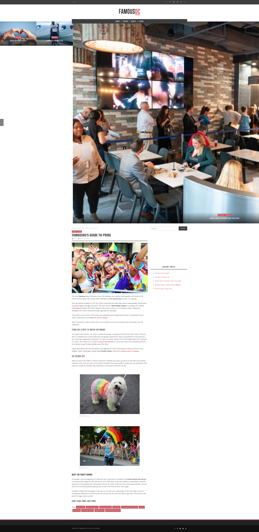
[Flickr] (170, 2)
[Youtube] (181, 2)
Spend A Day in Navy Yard (163, 289)
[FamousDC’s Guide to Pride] (110, 268)
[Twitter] (177, 2)
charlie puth (116, 507)
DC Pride (87, 361)
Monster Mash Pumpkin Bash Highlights (168, 285)
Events (79, 228)
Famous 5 (18, 37)
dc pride (141, 507)
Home (73, 228)
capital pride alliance (92, 507)
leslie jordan (76, 510)
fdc (75, 238)
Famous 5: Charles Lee (18, 40)
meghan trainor (99, 510)
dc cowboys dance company (129, 507)
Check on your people (162, 273)
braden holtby (80, 507)
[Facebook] (166, 2)
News (79, 231)
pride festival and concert (113, 510)
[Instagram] (174, 2)
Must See (191, 215)
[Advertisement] (168, 247)
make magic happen (87, 510)
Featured (185, 215)
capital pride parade (105, 507)
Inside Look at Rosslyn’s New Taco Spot (188, 218)
